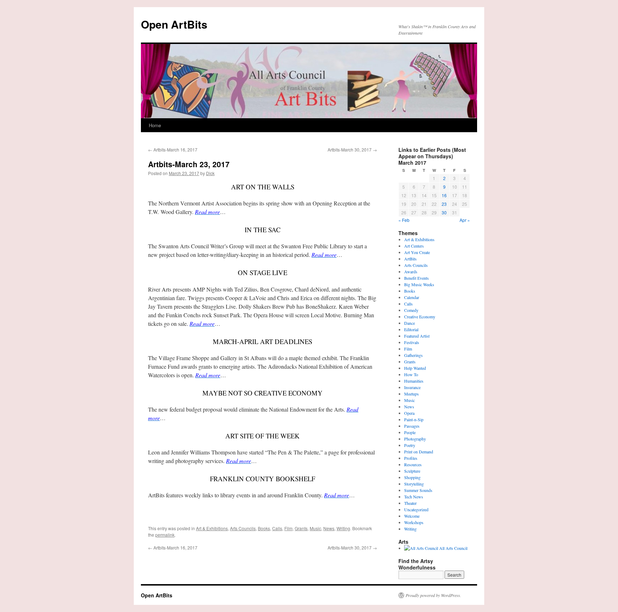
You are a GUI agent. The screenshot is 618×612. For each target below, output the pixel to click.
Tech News (413, 496)
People (410, 432)
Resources (413, 464)
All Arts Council (452, 548)
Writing (343, 528)
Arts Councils (243, 528)
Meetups (411, 394)
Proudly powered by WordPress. (433, 595)
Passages (412, 426)
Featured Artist (417, 336)
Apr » (465, 220)
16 (444, 195)
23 (444, 204)
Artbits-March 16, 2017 (172, 149)
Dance (409, 323)
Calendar (411, 297)
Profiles (410, 458)
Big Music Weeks (419, 284)
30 (444, 212)
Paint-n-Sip (413, 419)
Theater (410, 503)
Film (288, 528)
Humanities (413, 381)
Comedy (411, 310)
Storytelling (414, 484)
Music (315, 528)
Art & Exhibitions (212, 528)
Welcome (412, 516)
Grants (301, 528)
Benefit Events (416, 278)
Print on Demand (418, 451)
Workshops (413, 522)
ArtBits (410, 259)
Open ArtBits (174, 24)
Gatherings (413, 355)
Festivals (411, 342)
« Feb (403, 220)
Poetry (409, 445)
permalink (165, 535)
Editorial (411, 329)
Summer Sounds (418, 490)
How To (411, 374)
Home (155, 125)
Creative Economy (419, 316)
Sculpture (412, 471)
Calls (277, 528)
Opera (409, 413)
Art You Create (417, 252)
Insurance (412, 387)
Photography (415, 439)
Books (264, 528)
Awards (410, 271)
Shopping (412, 477)
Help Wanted (415, 368)
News (328, 528)
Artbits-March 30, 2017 (352, 149)
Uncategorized (416, 509)
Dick (210, 173)
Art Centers (414, 246)
